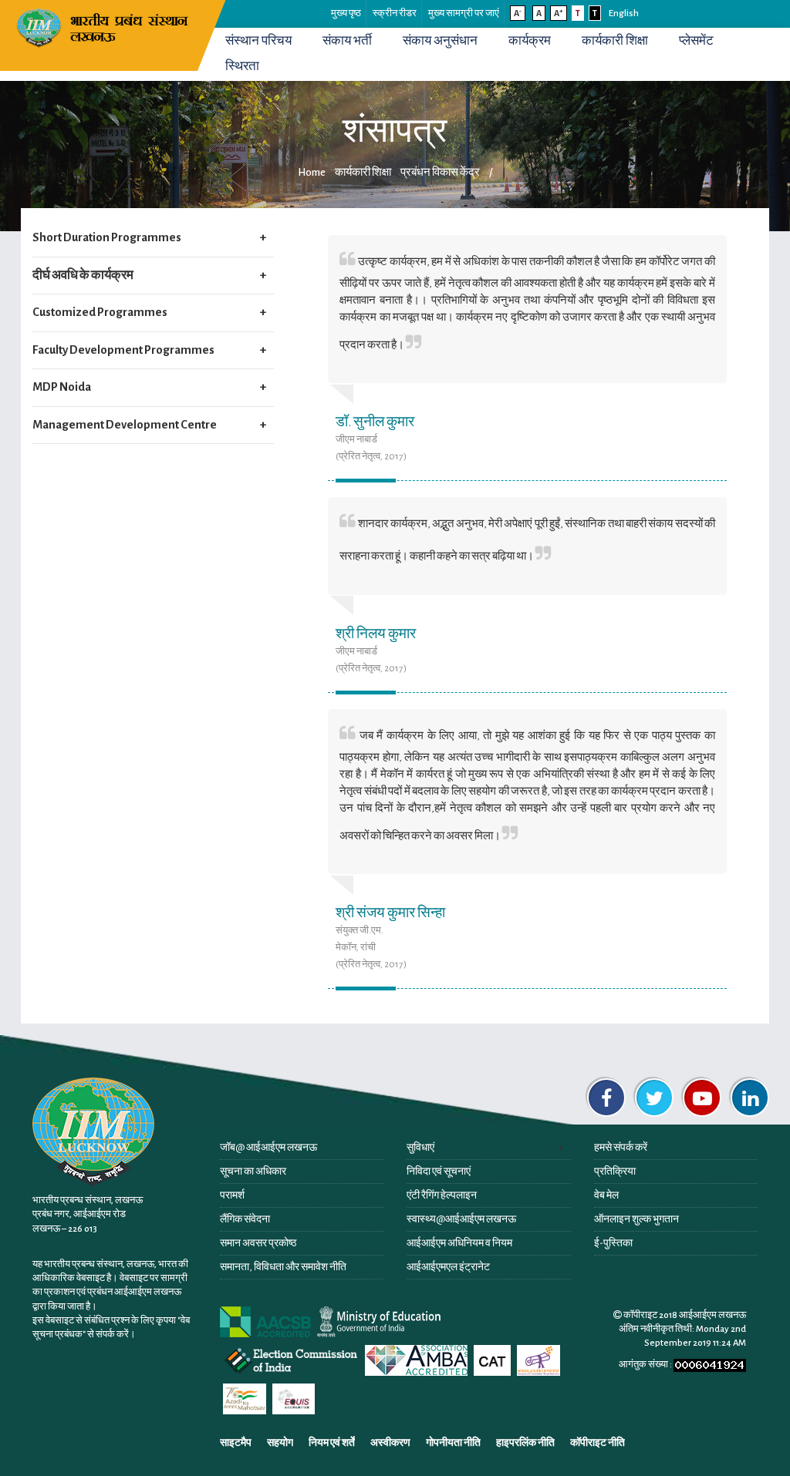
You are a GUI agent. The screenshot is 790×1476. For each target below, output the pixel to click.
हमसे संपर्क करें (620, 1147)
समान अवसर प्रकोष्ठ (258, 1243)
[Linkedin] (750, 1097)
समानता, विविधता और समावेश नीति (283, 1267)
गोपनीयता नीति (453, 1442)
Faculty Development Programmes (123, 350)
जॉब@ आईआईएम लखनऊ (268, 1147)
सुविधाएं (420, 1147)
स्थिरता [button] (242, 66)
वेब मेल (606, 1195)
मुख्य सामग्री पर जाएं (463, 13)
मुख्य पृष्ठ (346, 13)
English (624, 13)
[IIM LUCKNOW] (105, 26)
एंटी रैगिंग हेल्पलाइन (442, 1195)
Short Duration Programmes (106, 237)
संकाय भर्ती (347, 41)
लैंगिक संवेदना (245, 1219)
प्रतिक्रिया (615, 1171)
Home (312, 172)
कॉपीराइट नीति (597, 1442)
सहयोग (280, 1442)
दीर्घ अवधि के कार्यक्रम (82, 275)
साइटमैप (236, 1442)
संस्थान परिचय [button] (258, 41)
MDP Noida (61, 387)
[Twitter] (654, 1097)
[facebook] (606, 1097)
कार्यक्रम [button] (529, 41)
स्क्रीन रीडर (395, 13)
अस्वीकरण (390, 1442)
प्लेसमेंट (696, 41)
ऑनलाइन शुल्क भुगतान (636, 1219)
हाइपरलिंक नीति (525, 1442)
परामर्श (232, 1195)
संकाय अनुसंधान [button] (440, 41)
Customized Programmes (99, 312)
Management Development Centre (124, 425)
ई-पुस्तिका (613, 1243)
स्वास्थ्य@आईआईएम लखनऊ (461, 1219)
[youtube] (702, 1097)
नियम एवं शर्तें (332, 1442)
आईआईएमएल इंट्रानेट (448, 1267)
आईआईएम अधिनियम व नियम (459, 1243)
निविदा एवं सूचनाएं (439, 1171)
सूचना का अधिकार (253, 1171)
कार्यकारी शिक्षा (615, 41)
